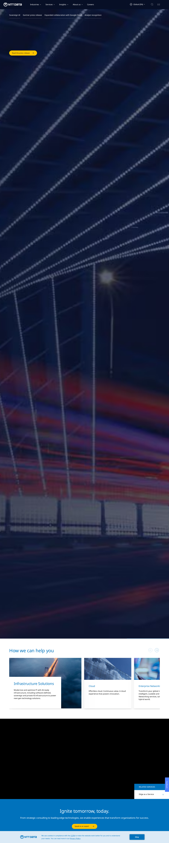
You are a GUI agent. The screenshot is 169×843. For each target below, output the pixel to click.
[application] (84, 837)
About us (77, 4)
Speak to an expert (82, 826)
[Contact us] (158, 4)
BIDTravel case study (20, 787)
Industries (34, 4)
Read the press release (21, 56)
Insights (62, 4)
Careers (90, 4)
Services (49, 4)
